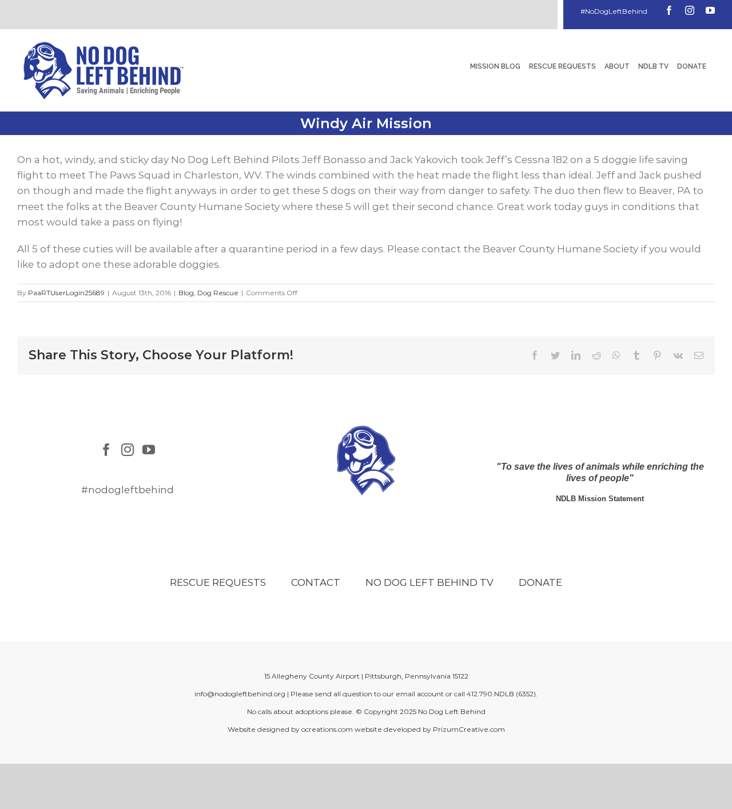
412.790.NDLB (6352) (501, 693)
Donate (540, 582)
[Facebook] (106, 449)
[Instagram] (127, 449)
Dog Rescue (217, 292)
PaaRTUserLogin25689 (66, 292)
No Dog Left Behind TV (429, 582)
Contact (315, 582)
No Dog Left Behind (452, 711)
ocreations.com (327, 729)
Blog (186, 292)
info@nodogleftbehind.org (239, 693)
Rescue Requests (218, 582)
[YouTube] (148, 449)
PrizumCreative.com (469, 729)
